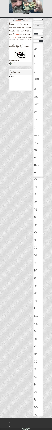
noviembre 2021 (35, 200)
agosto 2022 (35, 193)
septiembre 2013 (35, 276)
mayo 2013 (35, 278)
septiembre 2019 (35, 224)
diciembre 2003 (35, 390)
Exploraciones (35, 91)
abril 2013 (35, 279)
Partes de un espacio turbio (37, 151)
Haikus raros (35, 104)
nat (11, 70)
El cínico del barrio (36, 77)
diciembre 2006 (35, 348)
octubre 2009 (35, 315)
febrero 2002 (35, 415)
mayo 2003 (35, 398)
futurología (35, 98)
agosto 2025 (35, 181)
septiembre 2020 (36, 211)
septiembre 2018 (35, 238)
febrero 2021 (35, 208)
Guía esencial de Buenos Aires (37, 102)
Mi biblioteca (35, 140)
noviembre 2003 (35, 391)
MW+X (26, 21)
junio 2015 (35, 262)
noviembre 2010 (35, 300)
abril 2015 (35, 264)
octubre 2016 (35, 256)
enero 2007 (35, 347)
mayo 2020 (35, 215)
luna (34, 133)
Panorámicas (35, 150)
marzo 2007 (35, 345)
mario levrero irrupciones (16, 34)
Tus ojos (34, 171)
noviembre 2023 (35, 186)
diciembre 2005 (35, 362)
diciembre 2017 (35, 248)
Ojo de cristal (35, 148)
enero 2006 (35, 361)
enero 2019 (35, 233)
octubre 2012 (35, 284)
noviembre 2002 (35, 405)
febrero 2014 (35, 272)
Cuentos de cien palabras (37, 65)
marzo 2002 (35, 414)
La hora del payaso (36, 119)
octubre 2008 (35, 323)
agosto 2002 (35, 408)
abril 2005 (35, 371)
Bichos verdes (35, 50)
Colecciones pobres (36, 58)
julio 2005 (35, 368)
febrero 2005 (35, 374)
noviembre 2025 (35, 178)
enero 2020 (35, 219)
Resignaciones (35, 159)
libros (34, 127)
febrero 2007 (35, 346)
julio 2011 (35, 293)
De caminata (35, 71)
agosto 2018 (35, 239)
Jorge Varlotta (18, 21)
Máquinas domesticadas (36, 135)
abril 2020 (35, 216)
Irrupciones (20, 19)
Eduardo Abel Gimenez (18, 20)
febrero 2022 (35, 196)
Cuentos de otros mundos (36, 66)
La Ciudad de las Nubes (36, 118)
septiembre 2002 (36, 407)
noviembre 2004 (35, 377)
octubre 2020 (35, 210)
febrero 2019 (35, 232)
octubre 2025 (35, 179)
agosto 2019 (35, 225)
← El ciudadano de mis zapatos (12, 67)
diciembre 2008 (35, 321)
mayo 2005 (35, 370)
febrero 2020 (35, 218)
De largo (35, 72)
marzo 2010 (35, 309)
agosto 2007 (35, 339)
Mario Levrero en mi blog (37, 136)
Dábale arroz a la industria (37, 69)
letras (34, 126)
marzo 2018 (35, 245)
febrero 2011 (35, 298)
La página (35, 121)
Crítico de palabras (36, 62)
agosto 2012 (35, 286)
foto (34, 95)
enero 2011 (35, 299)
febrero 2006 (35, 360)
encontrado (35, 89)
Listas (34, 129)
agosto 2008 (35, 325)
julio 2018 (35, 240)
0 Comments (26, 20)
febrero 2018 (35, 246)
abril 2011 (35, 295)
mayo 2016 (35, 257)
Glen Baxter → (30, 67)
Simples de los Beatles (36, 163)
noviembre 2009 (35, 314)
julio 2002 (35, 409)
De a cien (35, 70)
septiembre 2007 (36, 338)
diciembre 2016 (35, 254)
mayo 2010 (35, 307)
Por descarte (35, 156)
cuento (34, 63)
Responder (11, 74)
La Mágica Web (26, 13)
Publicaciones (35, 158)
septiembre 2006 (36, 352)
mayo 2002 (35, 412)
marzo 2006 (35, 359)
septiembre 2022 (35, 192)
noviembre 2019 (35, 222)
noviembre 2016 (35, 255)
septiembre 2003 (36, 393)
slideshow (35, 164)
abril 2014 (35, 271)
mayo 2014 (35, 270)
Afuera (34, 46)
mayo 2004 (35, 384)
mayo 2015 (35, 263)
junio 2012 (35, 287)
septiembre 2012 (35, 285)
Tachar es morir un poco (36, 165)
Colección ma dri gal (36, 57)
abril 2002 (35, 413)
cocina (34, 56)
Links (34, 128)
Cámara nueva (35, 54)
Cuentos (35, 64)
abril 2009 (35, 317)
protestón (35, 157)
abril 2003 (35, 399)
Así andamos (35, 48)
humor (34, 105)
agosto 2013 (35, 277)
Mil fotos (35, 142)
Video (34, 174)
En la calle (35, 88)
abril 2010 (35, 308)
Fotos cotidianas (35, 96)
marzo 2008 (35, 331)
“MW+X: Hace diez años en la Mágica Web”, (17, 61)
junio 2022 (35, 194)
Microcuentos (35, 141)
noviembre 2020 (35, 209)
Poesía (34, 155)
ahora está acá (15, 37)
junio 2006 (35, 355)
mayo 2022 (35, 195)
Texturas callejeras (36, 167)
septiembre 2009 (36, 316)
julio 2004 (35, 382)
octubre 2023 (35, 187)
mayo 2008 (35, 329)
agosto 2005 (35, 367)
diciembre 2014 (35, 269)
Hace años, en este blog (36, 103)
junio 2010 (35, 306)
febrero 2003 (35, 401)
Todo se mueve (35, 170)
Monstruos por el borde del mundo (38, 144)
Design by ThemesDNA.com (26, 429)
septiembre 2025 (35, 180)
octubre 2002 (35, 406)
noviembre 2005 (35, 363)
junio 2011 (35, 294)
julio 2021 (35, 202)
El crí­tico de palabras (36, 78)
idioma (34, 106)
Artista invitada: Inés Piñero (37, 47)
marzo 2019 (35, 231)
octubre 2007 (35, 337)
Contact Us (10, 426)
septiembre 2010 (35, 302)
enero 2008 (35, 333)
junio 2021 (35, 203)
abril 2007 (35, 344)
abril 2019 (35, 230)
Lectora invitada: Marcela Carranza (38, 125)
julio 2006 (35, 354)
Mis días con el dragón (36, 143)
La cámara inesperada (36, 117)
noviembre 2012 (35, 283)
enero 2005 (35, 375)
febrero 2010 (35, 310)
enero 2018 (35, 247)
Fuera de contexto (36, 97)
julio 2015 (35, 261)
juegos (34, 112)
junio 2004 (35, 383)
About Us (10, 425)
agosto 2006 (35, 353)
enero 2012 (35, 291)
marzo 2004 (35, 386)
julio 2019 (35, 226)
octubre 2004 (35, 378)
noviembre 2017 (35, 249)
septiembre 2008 (36, 324)
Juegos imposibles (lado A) (37, 113)
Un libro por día (35, 172)
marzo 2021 (35, 207)
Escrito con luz (35, 90)
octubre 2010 (35, 301)
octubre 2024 (35, 184)
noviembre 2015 (35, 260)
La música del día (36, 120)
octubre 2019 (35, 223)
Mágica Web (23, 21)
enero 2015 (35, 268)
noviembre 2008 (35, 322)
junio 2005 (35, 369)
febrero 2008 (35, 332)
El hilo (34, 81)
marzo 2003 (35, 400)
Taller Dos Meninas (36, 166)
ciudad (34, 55)
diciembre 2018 (35, 234)
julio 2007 (35, 340)
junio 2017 (35, 253)
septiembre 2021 (35, 201)
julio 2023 (35, 188)
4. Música (35, 43)
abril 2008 (35, 330)
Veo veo (34, 173)
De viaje (35, 73)
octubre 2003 (35, 392)
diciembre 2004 (35, 376)
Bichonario (35, 49)
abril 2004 (35, 385)
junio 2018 (35, 241)
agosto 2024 (35, 185)
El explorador (35, 80)
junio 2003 (35, 397)
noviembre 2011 (35, 292)
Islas (34, 110)
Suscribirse (36, 33)
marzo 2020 (35, 217)
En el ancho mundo (36, 87)
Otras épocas (35, 149)
